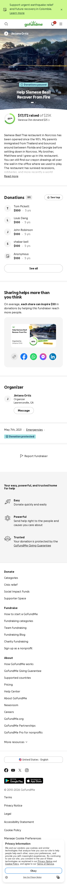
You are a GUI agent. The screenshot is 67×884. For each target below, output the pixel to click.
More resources (14, 742)
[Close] (61, 9)
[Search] (6, 24)
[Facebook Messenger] (43, 356)
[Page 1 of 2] (32, 102)
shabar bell (21, 241)
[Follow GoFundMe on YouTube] (13, 770)
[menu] (60, 24)
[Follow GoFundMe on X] (19, 770)
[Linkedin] (52, 356)
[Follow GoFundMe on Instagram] (26, 770)
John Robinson (23, 229)
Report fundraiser (36, 456)
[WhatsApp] (33, 356)
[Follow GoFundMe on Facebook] (6, 770)
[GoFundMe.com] (34, 24)
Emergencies (34, 429)
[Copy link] (14, 356)
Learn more (17, 13)
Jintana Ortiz (22, 395)
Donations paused (35, 84)
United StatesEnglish (35, 759)
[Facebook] (23, 356)
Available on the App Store (34, 781)
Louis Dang (21, 218)
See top (55, 197)
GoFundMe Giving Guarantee (32, 545)
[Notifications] (52, 24)
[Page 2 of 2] (35, 102)
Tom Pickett (21, 206)
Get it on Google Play (14, 781)
